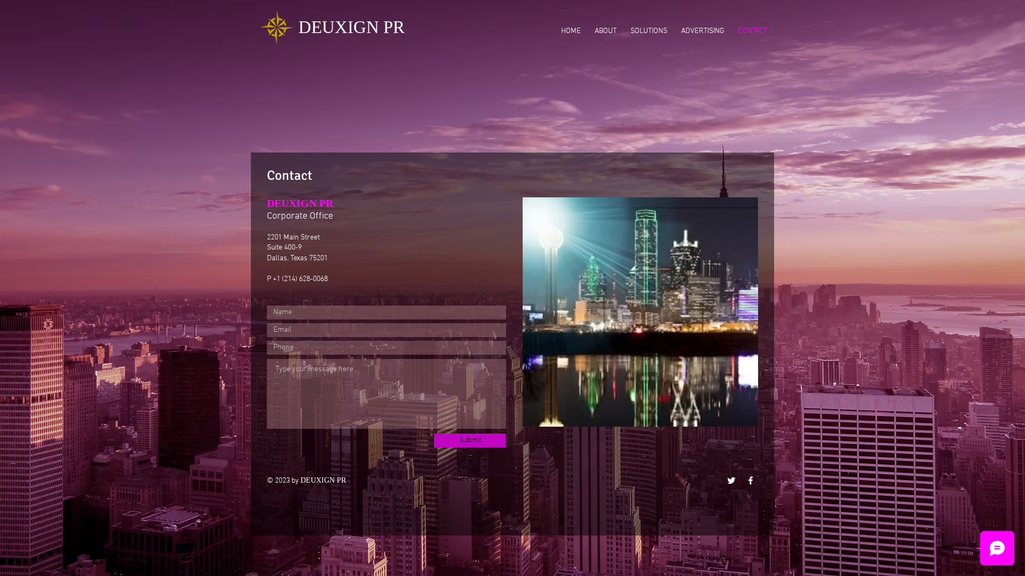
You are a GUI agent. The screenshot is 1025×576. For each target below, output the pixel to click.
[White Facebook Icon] (750, 480)
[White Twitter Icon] (731, 480)
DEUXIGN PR (351, 27)
